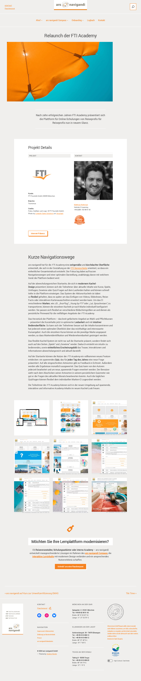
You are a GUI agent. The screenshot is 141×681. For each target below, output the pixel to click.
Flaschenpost (10, 8)
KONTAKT (8, 6)
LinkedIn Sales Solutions (44, 213)
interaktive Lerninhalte (43, 556)
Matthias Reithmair (81, 205)
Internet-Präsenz (38, 233)
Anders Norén (52, 654)
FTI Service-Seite (79, 268)
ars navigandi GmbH (50, 651)
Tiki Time (130, 593)
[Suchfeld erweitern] (133, 6)
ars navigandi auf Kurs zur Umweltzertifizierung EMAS (32, 593)
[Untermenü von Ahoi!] (41, 20)
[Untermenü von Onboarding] (83, 20)
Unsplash (59, 213)
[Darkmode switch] (110, 660)
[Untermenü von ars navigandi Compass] (67, 20)
